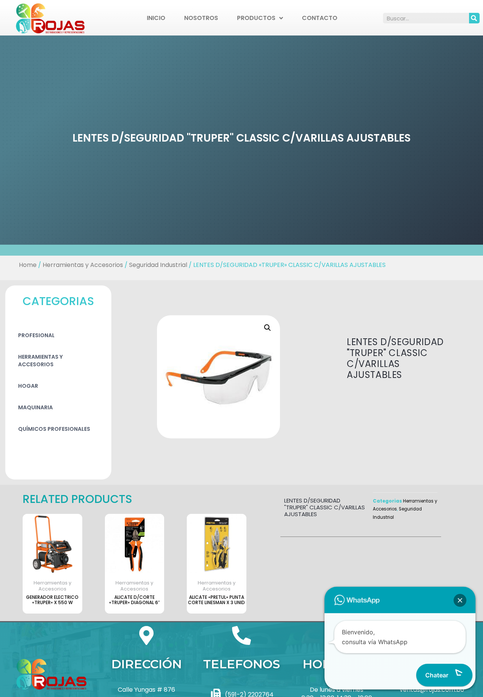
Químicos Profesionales (54, 429)
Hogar (28, 386)
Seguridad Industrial (158, 265)
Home (28, 265)
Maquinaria (35, 407)
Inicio (156, 18)
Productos (256, 18)
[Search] (474, 18)
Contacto (319, 18)
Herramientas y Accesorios (83, 265)
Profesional (36, 335)
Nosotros (201, 18)
